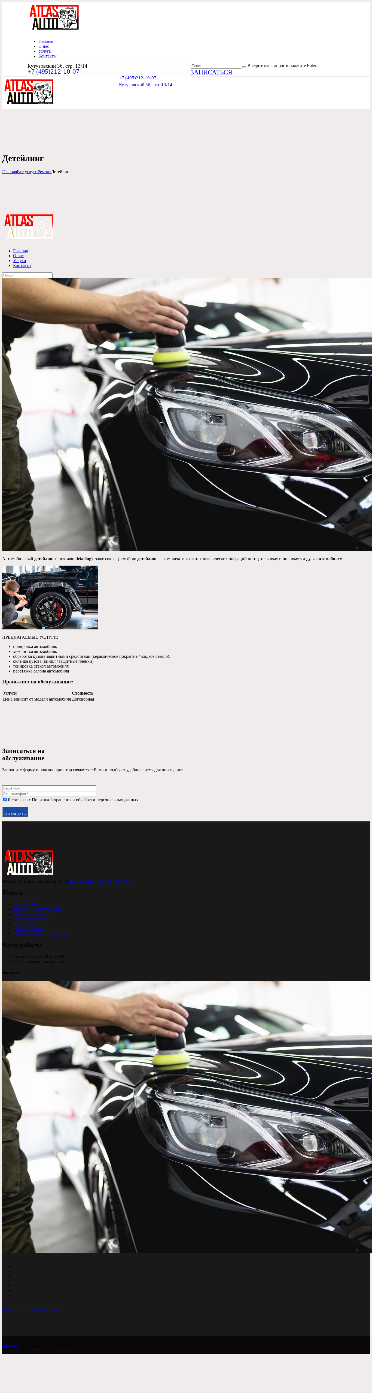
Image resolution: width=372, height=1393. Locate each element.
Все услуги (27, 171)
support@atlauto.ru (84, 881)
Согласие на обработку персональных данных (39, 1378)
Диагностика (25, 904)
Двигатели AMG (28, 928)
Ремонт (44, 171)
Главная (9, 171)
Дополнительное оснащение (39, 933)
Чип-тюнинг (24, 923)
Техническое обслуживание (39, 909)
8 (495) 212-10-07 (117, 881)
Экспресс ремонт (29, 914)
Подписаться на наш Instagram (30, 1309)
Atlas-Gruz (10, 1345)
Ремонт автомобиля (31, 919)
